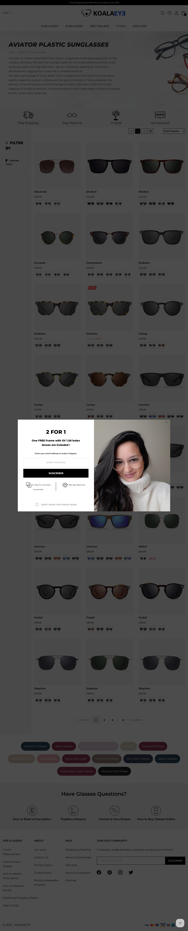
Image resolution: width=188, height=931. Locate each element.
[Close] (166, 422)
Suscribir (56, 473)
